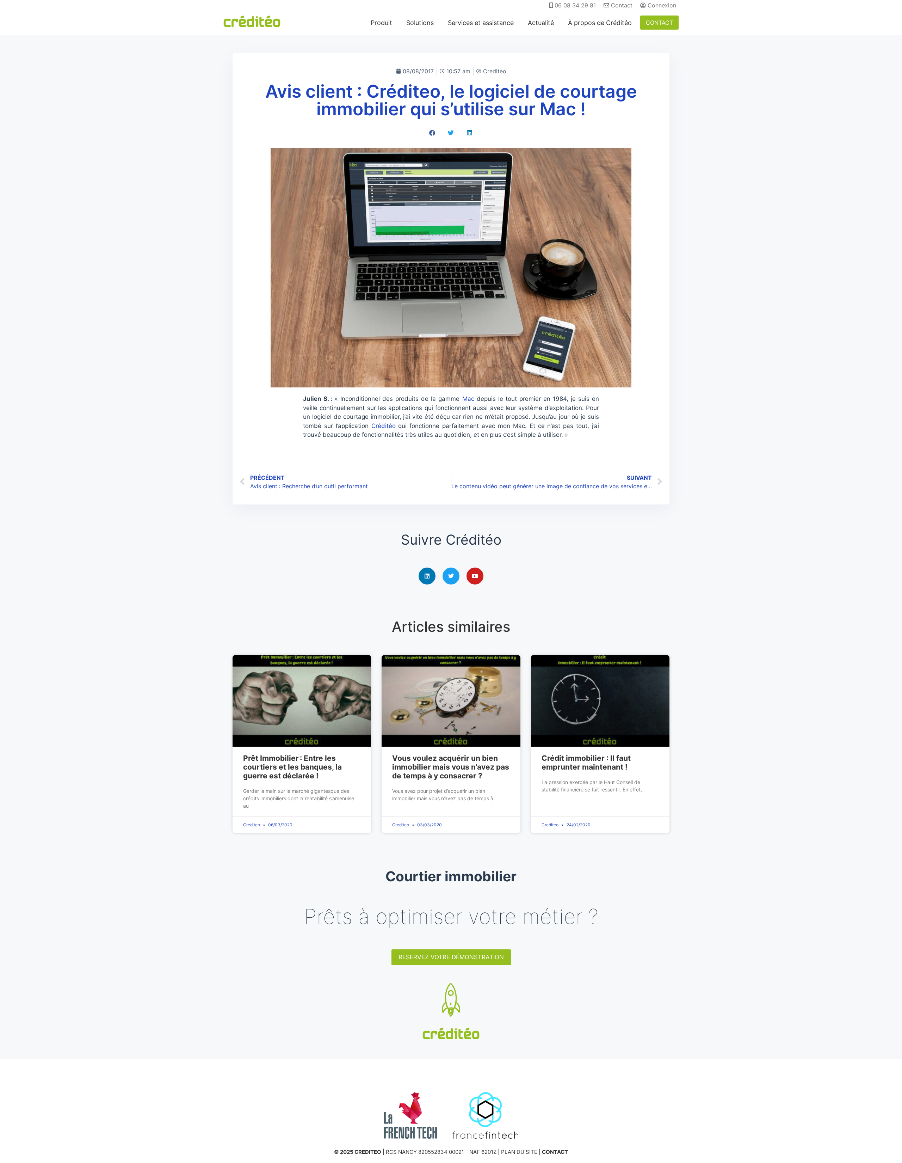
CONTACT (659, 22)
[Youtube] (475, 576)
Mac (468, 398)
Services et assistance (481, 22)
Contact (620, 5)
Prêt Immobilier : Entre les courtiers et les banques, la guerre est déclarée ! (292, 767)
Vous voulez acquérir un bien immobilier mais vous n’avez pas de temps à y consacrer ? (450, 767)
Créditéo (383, 425)
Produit (381, 22)
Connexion (661, 5)
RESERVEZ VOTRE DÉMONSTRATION (451, 957)
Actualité (541, 22)
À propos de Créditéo (600, 22)
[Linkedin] (427, 576)
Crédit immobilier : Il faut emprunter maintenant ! (586, 762)
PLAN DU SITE (519, 1152)
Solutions (420, 22)
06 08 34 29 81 (574, 5)
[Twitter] (451, 576)
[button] (432, 133)
